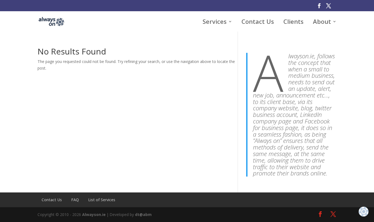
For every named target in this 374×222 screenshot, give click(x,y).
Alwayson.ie (94, 214)
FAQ (75, 199)
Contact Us (52, 199)
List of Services (101, 199)
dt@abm (143, 214)
